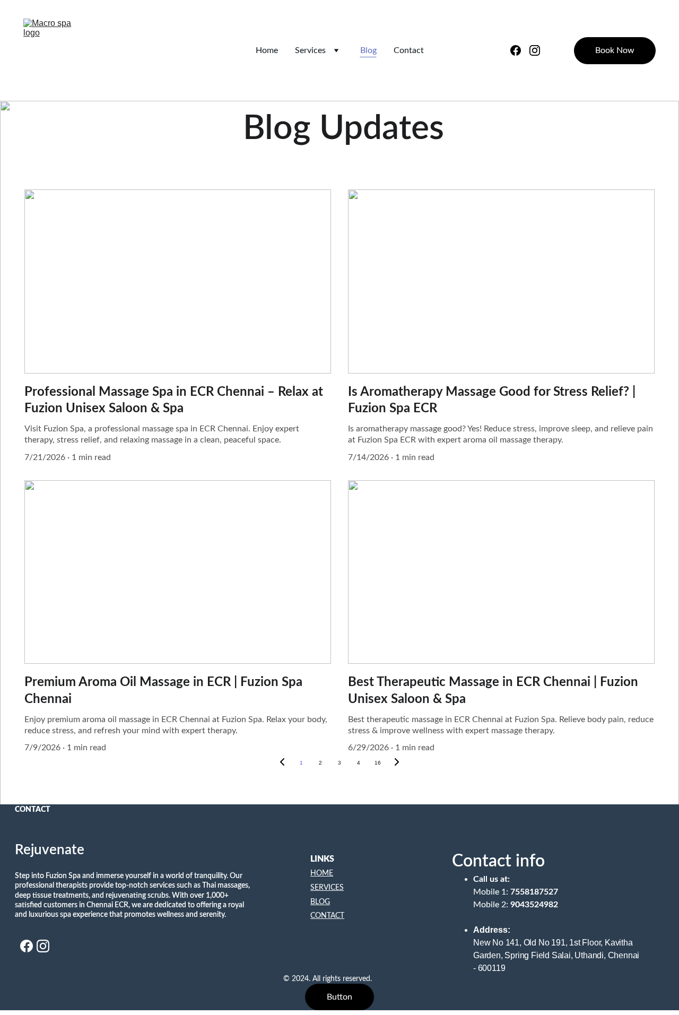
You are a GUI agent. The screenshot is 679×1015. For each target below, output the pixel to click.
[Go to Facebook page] (519, 50)
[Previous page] (282, 763)
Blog (368, 50)
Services (310, 50)
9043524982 (534, 904)
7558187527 (534, 892)
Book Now (614, 50)
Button (339, 997)
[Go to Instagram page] (534, 50)
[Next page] (396, 763)
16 (378, 763)
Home (267, 50)
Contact (409, 50)
